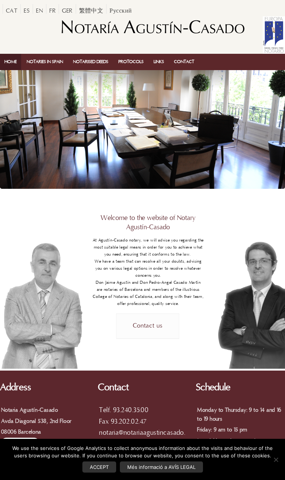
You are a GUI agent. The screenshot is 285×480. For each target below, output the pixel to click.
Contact (184, 62)
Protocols (131, 62)
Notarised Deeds (90, 62)
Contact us (148, 326)
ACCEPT (99, 467)
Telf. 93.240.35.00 (123, 410)
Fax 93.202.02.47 (122, 421)
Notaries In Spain (45, 62)
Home (10, 62)
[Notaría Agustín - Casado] (152, 34)
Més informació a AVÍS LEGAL (161, 467)
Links (159, 62)
